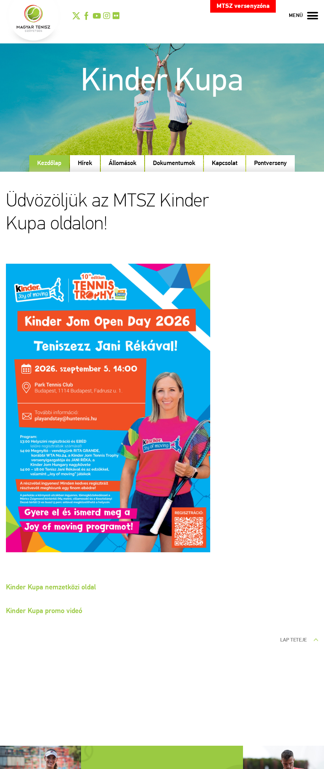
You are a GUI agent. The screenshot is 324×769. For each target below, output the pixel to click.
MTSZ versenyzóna (243, 6)
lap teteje (294, 640)
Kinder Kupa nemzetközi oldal (51, 587)
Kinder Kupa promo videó (44, 611)
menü (296, 15)
